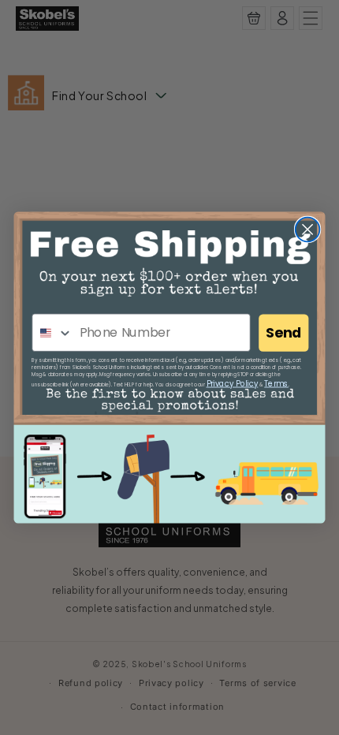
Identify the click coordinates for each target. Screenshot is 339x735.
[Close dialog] (308, 230)
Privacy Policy (233, 383)
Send (284, 333)
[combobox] (52, 332)
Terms (276, 383)
